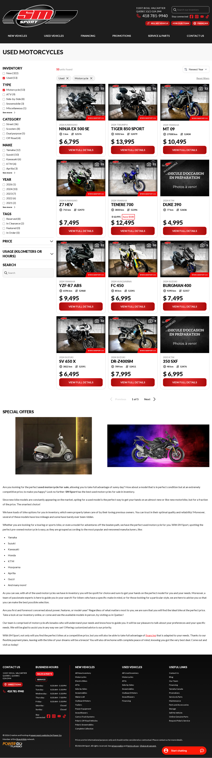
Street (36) (12, 124)
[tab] (44, 674)
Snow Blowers (81, 712)
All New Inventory (83, 673)
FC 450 (117, 285)
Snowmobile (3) (15, 103)
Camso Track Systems (85, 716)
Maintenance (175, 701)
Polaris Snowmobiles (84, 724)
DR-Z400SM (122, 361)
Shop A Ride (21, 739)
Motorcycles (80, 677)
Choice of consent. (148, 746)
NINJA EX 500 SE (74, 128)
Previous (120, 399)
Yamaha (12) (13, 149)
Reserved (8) (13, 218)
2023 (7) (11, 193)
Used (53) (11, 77)
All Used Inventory (130, 673)
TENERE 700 (122, 204)
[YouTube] (202, 17)
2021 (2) (11, 202)
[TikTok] (207, 17)
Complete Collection (84, 728)
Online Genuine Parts (178, 716)
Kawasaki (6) (13, 159)
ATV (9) (10, 94)
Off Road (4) (13, 138)
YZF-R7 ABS (70, 285)
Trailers (78, 705)
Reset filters (202, 78)
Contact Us (195, 35)
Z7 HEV (66, 204)
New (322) (12, 73)
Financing (88, 35)
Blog (171, 677)
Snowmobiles (81, 693)
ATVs (77, 685)
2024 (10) (11, 188)
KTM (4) (11, 163)
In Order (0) (13, 232)
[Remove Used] (67, 78)
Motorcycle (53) (15, 89)
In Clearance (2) (15, 223)
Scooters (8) (13, 128)
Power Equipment (83, 709)
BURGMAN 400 (177, 285)
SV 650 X (67, 361)
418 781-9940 (155, 15)
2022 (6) (11, 198)
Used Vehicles (54, 35)
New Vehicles (17, 35)
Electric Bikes (81, 681)
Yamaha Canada (176, 689)
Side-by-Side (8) (15, 98)
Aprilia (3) (12, 168)
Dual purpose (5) (15, 133)
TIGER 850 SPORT (127, 128)
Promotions (121, 35)
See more (7, 112)
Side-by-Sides (81, 689)
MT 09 (169, 129)
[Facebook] (191, 17)
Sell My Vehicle (175, 712)
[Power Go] (32, 744)
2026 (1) (11, 184)
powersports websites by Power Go (45, 735)
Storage (172, 709)
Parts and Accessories (179, 705)
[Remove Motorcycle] (91, 78)
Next (147, 399)
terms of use (133, 746)
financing (151, 635)
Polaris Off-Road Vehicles (86, 720)
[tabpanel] (51, 697)
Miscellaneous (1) (16, 108)
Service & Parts (159, 35)
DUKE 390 (172, 204)
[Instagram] (197, 17)
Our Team (173, 681)
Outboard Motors (83, 701)
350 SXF (170, 361)
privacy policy (117, 746)
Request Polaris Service (179, 720)
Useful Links (178, 667)
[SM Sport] (40, 16)
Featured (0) (13, 228)
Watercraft (80, 697)
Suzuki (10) (12, 154)
